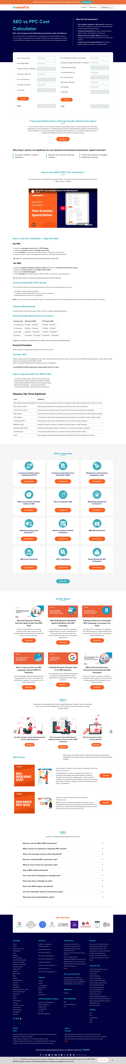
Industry (15, 971)
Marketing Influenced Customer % (74, 961)
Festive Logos (17, 957)
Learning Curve (17, 967)
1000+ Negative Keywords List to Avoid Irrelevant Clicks (30, 1039)
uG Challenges (70, 999)
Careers (15, 1003)
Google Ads (93, 973)
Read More (28, 640)
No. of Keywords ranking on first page (73, 58)
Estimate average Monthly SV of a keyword (75, 63)
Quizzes (15, 955)
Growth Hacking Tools (96, 989)
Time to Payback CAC (63, 502)
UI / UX (40, 1011)
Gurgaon (80, 979)
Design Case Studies (19, 964)
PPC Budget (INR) (22, 63)
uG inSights (16, 1012)
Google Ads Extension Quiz (98, 955)
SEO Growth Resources (96, 987)
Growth (83, 7)
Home (15, 944)
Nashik (82, 982)
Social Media (42, 1009)
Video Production (43, 1004)
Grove (15, 946)
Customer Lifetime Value (71, 944)
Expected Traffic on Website (26, 68)
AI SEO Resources (95, 994)
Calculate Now (29, 481)
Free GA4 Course (18, 1005)
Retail (40, 992)
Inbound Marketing (95, 978)
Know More (103, 1060)
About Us (16, 985)
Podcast (15, 982)
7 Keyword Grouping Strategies (23, 1036)
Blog (14, 976)
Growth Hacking (94, 976)
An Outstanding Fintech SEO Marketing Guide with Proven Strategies (35, 1034)
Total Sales (21, 90)
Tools (14, 953)
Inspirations (16, 969)
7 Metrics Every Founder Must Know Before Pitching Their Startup (33, 1043)
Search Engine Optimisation (98, 982)
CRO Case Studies (19, 962)
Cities (14, 998)
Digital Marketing (94, 971)
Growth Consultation (45, 944)
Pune (65, 977)
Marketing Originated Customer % (75, 959)
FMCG (40, 990)
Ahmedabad (68, 984)
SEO (65, 1002)
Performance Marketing (45, 1002)
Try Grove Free (87, 2)
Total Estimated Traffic (68, 67)
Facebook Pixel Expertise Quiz (99, 944)
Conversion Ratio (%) (24, 74)
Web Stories (17, 973)
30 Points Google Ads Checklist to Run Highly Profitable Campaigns (34, 1041)
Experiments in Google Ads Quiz (99, 951)
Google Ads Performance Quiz (99, 957)
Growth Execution (44, 946)
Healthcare (42, 987)
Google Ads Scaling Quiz (97, 953)
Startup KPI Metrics (95, 992)
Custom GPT (17, 1007)
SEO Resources (17, 980)
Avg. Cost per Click (23, 58)
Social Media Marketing (96, 985)
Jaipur (75, 984)
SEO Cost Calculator (29, 559)
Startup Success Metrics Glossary (100, 1001)
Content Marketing (70, 1004)
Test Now (106, 775)
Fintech (40, 981)
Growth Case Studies (19, 960)
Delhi (74, 979)
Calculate (23, 98)
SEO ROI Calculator (97, 530)
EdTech (40, 983)
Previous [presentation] (15, 731)
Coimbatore (68, 982)
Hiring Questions (94, 1003)
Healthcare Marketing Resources (99, 998)
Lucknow (76, 982)
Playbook (67, 989)
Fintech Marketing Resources (98, 996)
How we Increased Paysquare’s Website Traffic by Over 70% (84, 1039)
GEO (90, 1020)
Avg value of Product (24, 85)
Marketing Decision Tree (20, 989)
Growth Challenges (19, 991)
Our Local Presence (72, 974)
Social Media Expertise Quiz (98, 946)
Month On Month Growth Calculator (75, 964)
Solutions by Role (94, 1005)
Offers (15, 996)
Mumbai (71, 977)
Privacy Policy (17, 1009)
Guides (15, 978)
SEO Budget (65, 87)
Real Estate (42, 994)
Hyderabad (67, 979)
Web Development (44, 1013)
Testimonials (17, 1000)
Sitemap (15, 1014)
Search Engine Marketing (97, 980)
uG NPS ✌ (17, 1019)
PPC (65, 1006)
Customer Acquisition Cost (72, 946)
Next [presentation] (111, 731)
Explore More (63, 581)
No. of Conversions (23, 79)
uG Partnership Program (48, 999)
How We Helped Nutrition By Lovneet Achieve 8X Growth (83, 1034)
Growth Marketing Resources (98, 969)
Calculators (16, 951)
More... (66, 968)
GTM (90, 1022)
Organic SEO (42, 1007)
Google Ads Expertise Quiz (97, 948)
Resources (92, 7)
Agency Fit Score (18, 948)
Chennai (77, 977)
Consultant (16, 987)
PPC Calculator (63, 559)
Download (63, 139)
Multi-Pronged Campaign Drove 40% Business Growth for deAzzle (86, 1036)
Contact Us (106, 7)
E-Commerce (42, 985)
